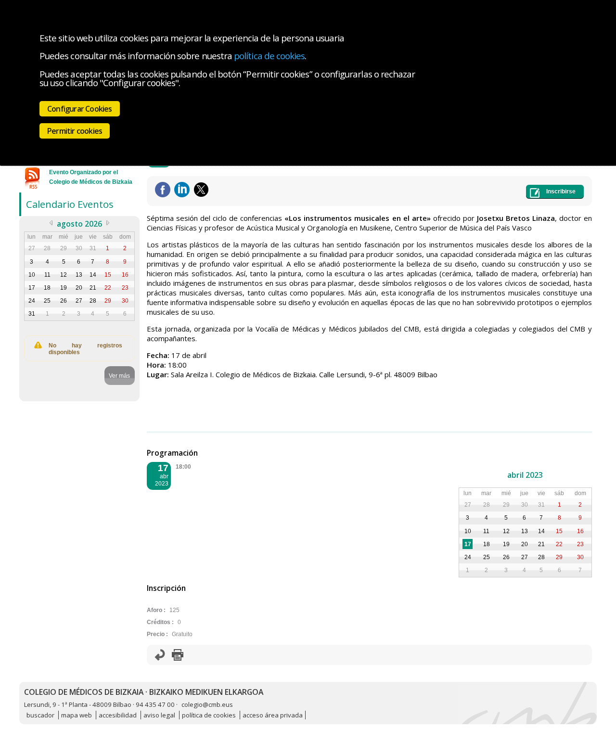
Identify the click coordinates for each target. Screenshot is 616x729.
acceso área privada (273, 715)
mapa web (76, 715)
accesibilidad (118, 715)
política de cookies (269, 56)
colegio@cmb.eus (207, 704)
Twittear (201, 189)
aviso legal (159, 715)
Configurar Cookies (79, 108)
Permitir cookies (74, 131)
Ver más (119, 375)
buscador (40, 715)
